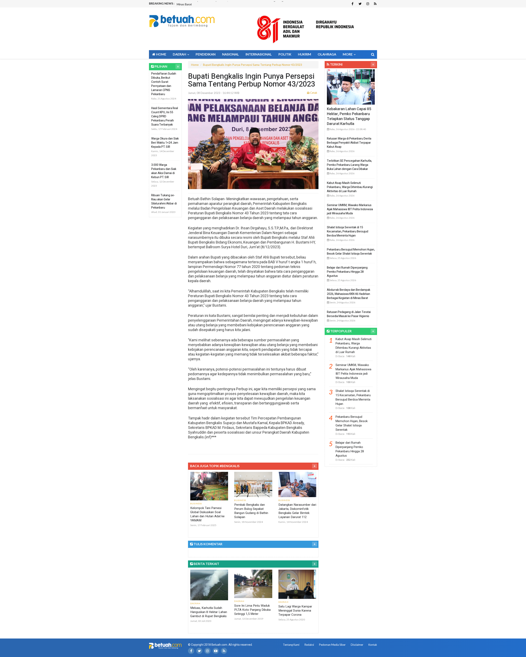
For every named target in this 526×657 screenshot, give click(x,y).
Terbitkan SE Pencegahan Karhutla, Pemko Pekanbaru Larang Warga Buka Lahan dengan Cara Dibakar (349, 165)
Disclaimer (357, 644)
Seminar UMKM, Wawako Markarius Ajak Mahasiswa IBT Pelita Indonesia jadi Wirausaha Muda (350, 209)
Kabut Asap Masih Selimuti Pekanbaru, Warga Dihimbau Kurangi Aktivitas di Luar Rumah (350, 187)
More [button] (348, 54)
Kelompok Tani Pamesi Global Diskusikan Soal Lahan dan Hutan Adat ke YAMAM (207, 514)
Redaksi (309, 644)
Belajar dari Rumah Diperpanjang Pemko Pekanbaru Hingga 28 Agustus (347, 272)
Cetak (313, 92)
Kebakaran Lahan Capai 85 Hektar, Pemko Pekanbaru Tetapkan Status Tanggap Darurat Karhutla (349, 116)
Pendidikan (206, 54)
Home (160, 54)
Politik (284, 54)
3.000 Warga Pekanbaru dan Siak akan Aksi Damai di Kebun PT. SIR (163, 171)
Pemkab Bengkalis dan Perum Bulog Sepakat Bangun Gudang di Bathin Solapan (251, 510)
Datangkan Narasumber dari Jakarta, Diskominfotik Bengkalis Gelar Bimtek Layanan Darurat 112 (297, 510)
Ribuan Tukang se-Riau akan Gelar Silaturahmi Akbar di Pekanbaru (164, 201)
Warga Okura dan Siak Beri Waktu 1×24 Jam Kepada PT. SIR (165, 142)
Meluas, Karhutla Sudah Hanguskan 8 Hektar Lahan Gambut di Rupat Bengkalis (208, 612)
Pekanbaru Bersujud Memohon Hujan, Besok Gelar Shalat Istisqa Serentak (351, 251)
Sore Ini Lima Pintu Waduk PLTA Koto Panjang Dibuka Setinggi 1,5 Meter (252, 609)
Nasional (230, 54)
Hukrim (304, 54)
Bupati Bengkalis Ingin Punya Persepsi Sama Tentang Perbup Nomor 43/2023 (252, 64)
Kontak (372, 644)
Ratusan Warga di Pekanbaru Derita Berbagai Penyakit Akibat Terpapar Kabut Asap (349, 142)
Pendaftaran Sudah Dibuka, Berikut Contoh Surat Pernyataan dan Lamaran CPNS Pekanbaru (163, 84)
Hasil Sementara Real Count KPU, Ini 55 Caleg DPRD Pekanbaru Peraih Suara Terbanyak (164, 116)
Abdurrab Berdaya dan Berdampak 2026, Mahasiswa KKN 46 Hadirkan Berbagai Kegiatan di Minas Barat (348, 294)
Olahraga (327, 54)
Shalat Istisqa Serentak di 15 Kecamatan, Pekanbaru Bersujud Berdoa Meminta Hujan (347, 231)
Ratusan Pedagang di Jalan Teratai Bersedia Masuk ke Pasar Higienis (349, 314)
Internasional (259, 54)
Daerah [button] (180, 54)
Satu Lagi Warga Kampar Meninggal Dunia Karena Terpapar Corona (295, 610)
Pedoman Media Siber (332, 644)
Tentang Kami (291, 644)
